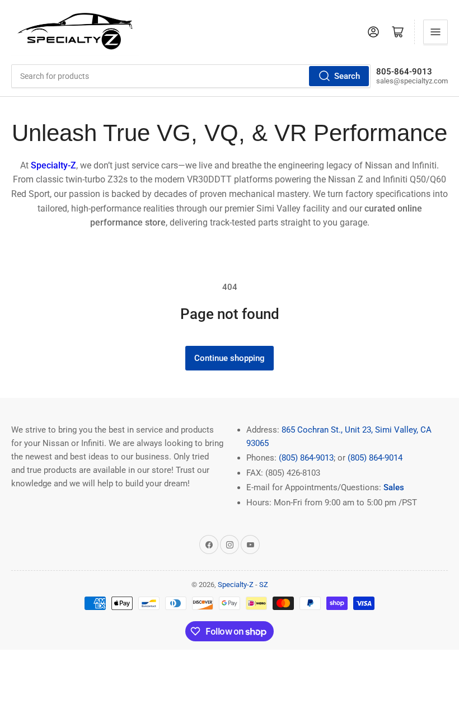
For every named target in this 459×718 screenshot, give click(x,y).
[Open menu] (435, 32)
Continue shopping (229, 358)
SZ (263, 584)
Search (347, 76)
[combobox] (191, 76)
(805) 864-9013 (306, 458)
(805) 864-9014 (375, 458)
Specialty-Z (236, 584)
